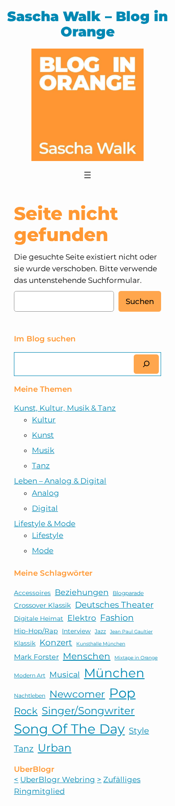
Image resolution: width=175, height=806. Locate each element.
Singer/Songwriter (88, 710)
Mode (42, 550)
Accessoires (32, 592)
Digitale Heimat (38, 618)
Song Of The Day (69, 729)
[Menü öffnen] (87, 175)
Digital (45, 508)
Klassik (24, 643)
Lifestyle (47, 535)
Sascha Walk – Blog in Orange (87, 24)
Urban (54, 747)
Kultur (44, 419)
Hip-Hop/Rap (36, 631)
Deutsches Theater (114, 605)
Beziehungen (82, 592)
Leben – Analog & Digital (60, 480)
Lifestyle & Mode (44, 523)
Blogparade (128, 593)
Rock (26, 710)
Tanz (41, 465)
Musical (64, 674)
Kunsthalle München (100, 644)
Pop (122, 693)
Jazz (100, 631)
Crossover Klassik (42, 605)
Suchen (140, 301)
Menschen (86, 656)
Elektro (81, 617)
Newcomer (77, 694)
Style (139, 730)
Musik (43, 450)
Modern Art (29, 675)
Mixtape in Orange (136, 658)
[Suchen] (146, 364)
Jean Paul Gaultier (131, 632)
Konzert (55, 642)
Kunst (43, 434)
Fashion (117, 617)
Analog (45, 492)
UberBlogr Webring (57, 779)
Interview (76, 631)
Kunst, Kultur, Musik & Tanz (65, 407)
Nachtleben (29, 695)
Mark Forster (36, 657)
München (114, 673)
